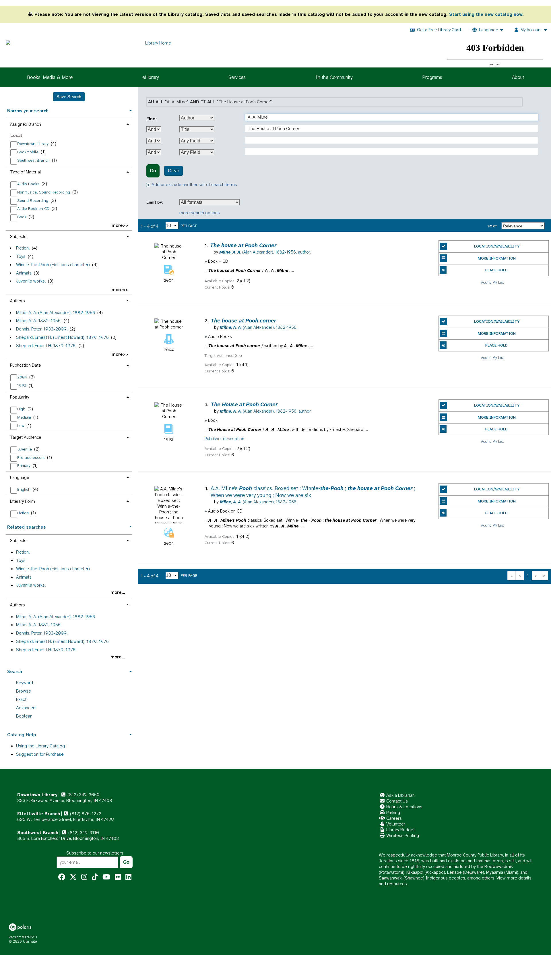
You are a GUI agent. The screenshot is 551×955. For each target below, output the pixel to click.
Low (21, 425)
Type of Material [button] (25, 172)
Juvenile (25, 449)
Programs (432, 77)
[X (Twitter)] (73, 877)
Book (22, 216)
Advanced (26, 708)
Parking (392, 812)
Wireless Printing (402, 835)
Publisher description (224, 439)
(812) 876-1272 (85, 814)
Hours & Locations (403, 807)
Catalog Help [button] (21, 735)
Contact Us (396, 801)
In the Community (334, 77)
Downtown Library (33, 143)
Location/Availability (496, 246)
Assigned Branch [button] (25, 124)
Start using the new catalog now (485, 14)
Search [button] (14, 671)
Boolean (24, 716)
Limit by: (155, 202)
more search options (199, 213)
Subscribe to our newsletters (94, 853)
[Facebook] (61, 877)
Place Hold (496, 270)
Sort (492, 226)
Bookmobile (28, 151)
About (518, 77)
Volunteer (395, 824)
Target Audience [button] (25, 437)
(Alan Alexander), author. (265, 252)
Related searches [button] (26, 527)
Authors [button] (17, 301)
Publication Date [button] (25, 365)
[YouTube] (106, 877)
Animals (24, 273)
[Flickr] (118, 877)
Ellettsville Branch (38, 814)
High (21, 408)
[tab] (69, 110)
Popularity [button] (19, 397)
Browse (23, 691)
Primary (24, 465)
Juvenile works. (31, 281)
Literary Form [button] (22, 501)
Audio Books (28, 183)
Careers (393, 818)
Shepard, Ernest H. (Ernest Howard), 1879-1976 (62, 337)
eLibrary (150, 77)
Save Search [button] (69, 97)
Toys (21, 256)
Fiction (23, 512)
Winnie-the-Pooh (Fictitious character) (53, 265)
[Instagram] (84, 877)
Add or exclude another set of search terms (193, 184)
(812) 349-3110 (83, 833)
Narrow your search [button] (27, 111)
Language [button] (19, 477)
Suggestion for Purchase (40, 754)
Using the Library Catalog (40, 746)
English (24, 489)
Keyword (24, 683)
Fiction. (23, 248)
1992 (22, 385)
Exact (21, 699)
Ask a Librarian (400, 795)
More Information (497, 258)
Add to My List (492, 282)
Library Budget (400, 830)
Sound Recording (33, 200)
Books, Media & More (50, 77)
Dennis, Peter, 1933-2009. (41, 329)
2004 (22, 377)
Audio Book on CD (34, 208)
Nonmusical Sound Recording (44, 192)
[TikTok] (95, 877)
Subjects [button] (18, 236)
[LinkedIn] (128, 877)
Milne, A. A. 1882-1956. (38, 321)
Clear (173, 170)
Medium (24, 417)
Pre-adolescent (31, 457)
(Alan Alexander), (258, 327)
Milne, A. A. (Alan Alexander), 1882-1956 (55, 313)
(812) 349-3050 (83, 795)
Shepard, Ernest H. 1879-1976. (46, 346)
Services (237, 77)
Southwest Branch (34, 160)
